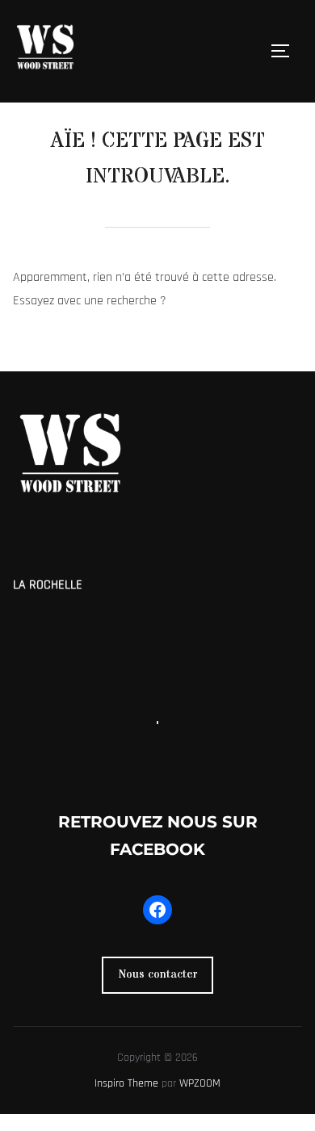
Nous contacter (158, 974)
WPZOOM (199, 1083)
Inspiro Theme (126, 1083)
